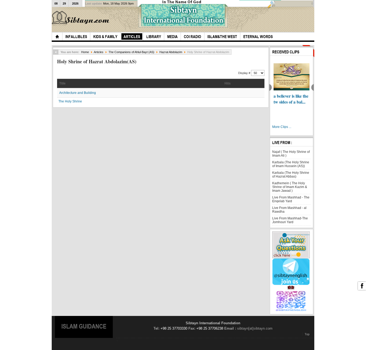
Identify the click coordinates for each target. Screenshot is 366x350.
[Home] (57, 36)
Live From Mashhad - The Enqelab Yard (290, 199)
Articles (98, 52)
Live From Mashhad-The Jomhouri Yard (290, 220)
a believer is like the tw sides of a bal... (291, 99)
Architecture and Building (77, 93)
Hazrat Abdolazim (170, 52)
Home (85, 52)
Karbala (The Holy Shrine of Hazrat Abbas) (290, 174)
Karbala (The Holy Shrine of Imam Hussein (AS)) (290, 164)
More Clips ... (281, 127)
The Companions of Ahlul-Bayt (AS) (131, 52)
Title (62, 83)
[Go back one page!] (55, 52)
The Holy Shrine (70, 101)
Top (307, 334)
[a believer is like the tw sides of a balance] (291, 76)
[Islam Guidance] (81, 18)
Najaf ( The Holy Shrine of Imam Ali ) (291, 153)
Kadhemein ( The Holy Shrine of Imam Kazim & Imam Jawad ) (289, 187)
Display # (244, 73)
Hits (228, 83)
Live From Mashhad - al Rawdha (289, 209)
